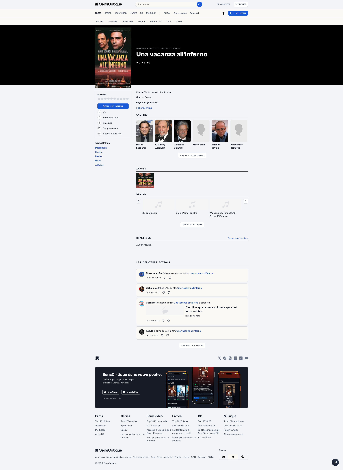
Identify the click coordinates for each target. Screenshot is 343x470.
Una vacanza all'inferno (171, 48)
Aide (153, 457)
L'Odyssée (100, 430)
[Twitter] (219, 359)
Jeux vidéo (155, 416)
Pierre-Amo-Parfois (156, 273)
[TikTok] (235, 359)
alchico (150, 288)
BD (200, 416)
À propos (100, 457)
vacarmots (152, 302)
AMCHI (149, 331)
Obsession (100, 425)
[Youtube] (246, 359)
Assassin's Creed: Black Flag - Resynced (159, 431)
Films (151, 48)
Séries (125, 416)
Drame (157, 48)
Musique (230, 416)
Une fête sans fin (206, 425)
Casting (142, 114)
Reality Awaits (231, 430)
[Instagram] (230, 359)
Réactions (143, 237)
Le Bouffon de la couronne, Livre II (181, 431)
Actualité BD (204, 437)
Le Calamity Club (180, 425)
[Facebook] (224, 359)
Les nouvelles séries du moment (133, 436)
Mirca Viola (199, 144)
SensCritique (141, 48)
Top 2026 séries (129, 421)
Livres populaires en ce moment (184, 439)
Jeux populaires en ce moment (158, 439)
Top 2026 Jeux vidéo (157, 421)
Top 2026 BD (205, 421)
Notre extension (141, 457)
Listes (141, 193)
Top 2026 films (102, 421)
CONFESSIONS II (233, 425)
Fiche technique (144, 108)
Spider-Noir (127, 425)
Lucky (124, 430)
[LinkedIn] (241, 359)
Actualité (99, 434)
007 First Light (154, 425)
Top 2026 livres (180, 421)
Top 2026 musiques (234, 421)
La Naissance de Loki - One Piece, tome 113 (209, 431)
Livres (177, 416)
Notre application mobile (118, 457)
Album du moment (233, 434)
